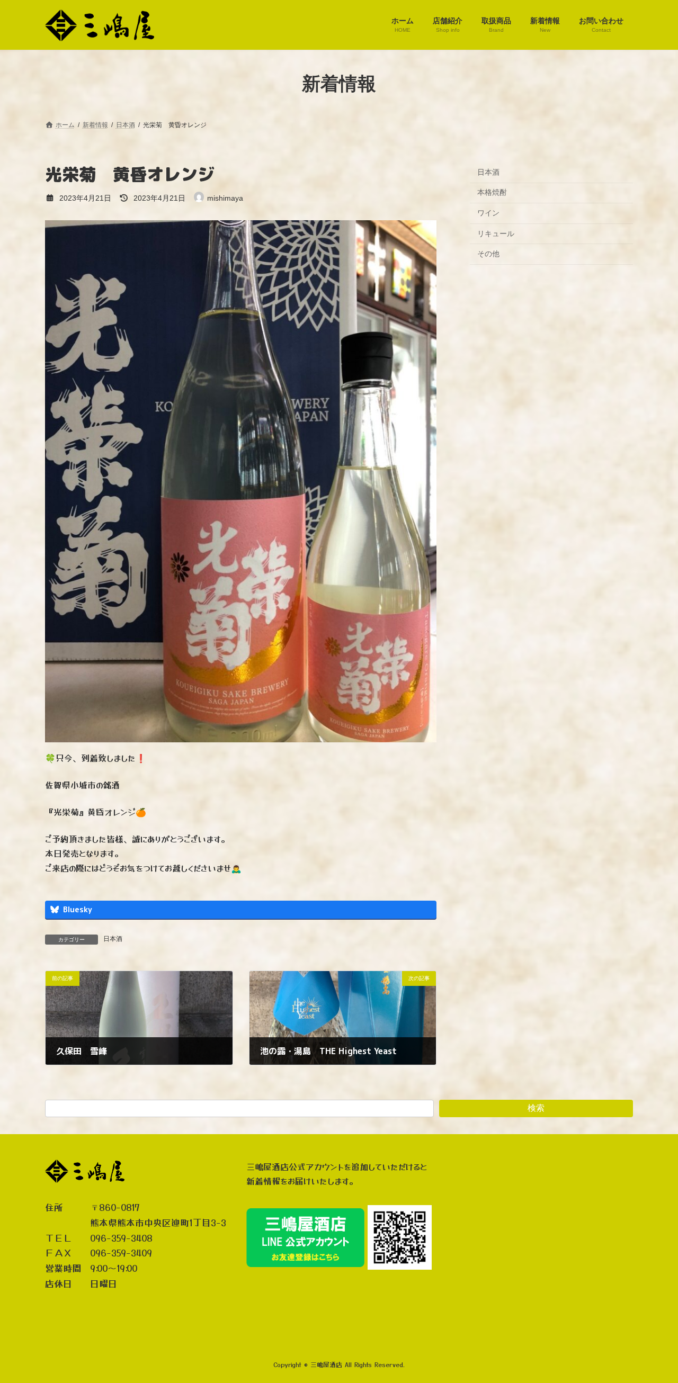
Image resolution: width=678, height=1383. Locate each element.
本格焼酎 (492, 192)
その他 (488, 253)
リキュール (495, 233)
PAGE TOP (652, 1332)
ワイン (488, 213)
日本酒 (112, 938)
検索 (536, 1107)
